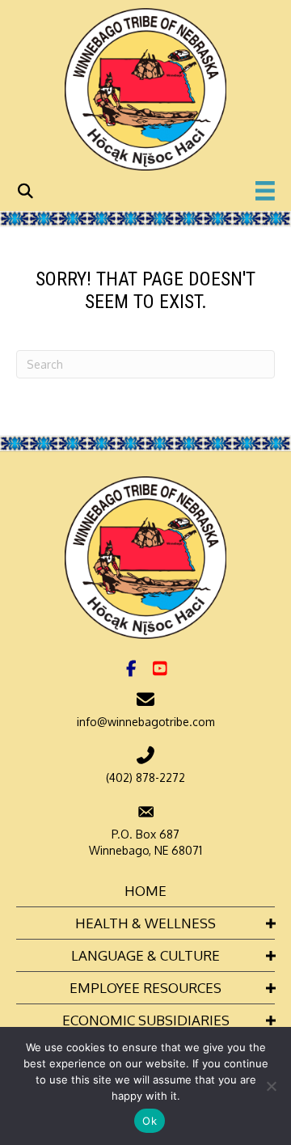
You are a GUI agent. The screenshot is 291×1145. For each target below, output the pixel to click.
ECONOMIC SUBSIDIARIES (146, 1020)
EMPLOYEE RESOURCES (145, 987)
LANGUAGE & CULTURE (145, 955)
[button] (132, 668)
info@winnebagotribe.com (146, 722)
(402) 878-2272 (145, 777)
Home (145, 890)
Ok (149, 1120)
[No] (271, 1086)
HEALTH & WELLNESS (145, 923)
